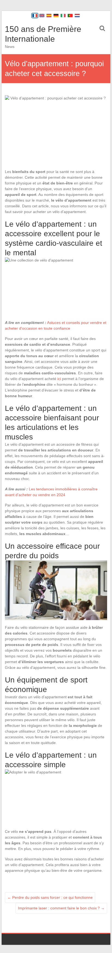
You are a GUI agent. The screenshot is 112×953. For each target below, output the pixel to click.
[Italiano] (63, 15)
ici (59, 379)
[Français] (35, 15)
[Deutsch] (56, 15)
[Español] (49, 15)
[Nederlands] (77, 15)
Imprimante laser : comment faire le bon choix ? (61, 908)
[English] (42, 15)
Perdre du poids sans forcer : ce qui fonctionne (50, 897)
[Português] (70, 15)
